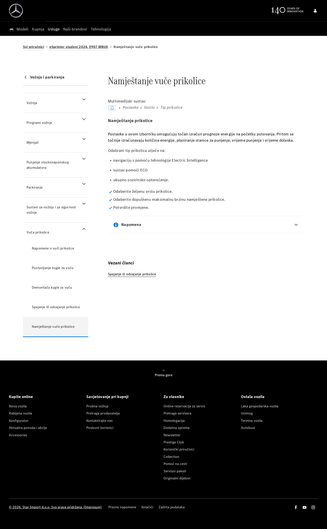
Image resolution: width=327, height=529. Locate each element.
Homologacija (174, 420)
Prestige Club (174, 442)
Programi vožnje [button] (39, 122)
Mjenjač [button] (32, 142)
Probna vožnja (97, 406)
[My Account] (315, 10)
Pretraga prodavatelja (103, 413)
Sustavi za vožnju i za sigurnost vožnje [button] (51, 210)
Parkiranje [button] (34, 187)
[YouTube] (304, 507)
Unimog (247, 413)
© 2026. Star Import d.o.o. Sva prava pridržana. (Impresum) (55, 507)
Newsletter (172, 435)
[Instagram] (313, 507)
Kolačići (147, 507)
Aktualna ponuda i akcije (28, 427)
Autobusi (248, 427)
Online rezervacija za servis (184, 406)
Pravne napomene (122, 507)
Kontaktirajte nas (99, 420)
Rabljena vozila (20, 413)
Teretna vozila (251, 420)
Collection (171, 456)
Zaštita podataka (172, 507)
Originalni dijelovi (177, 478)
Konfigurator (18, 420)
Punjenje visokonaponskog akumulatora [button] (47, 165)
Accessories (18, 435)
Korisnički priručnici (179, 449)
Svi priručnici (33, 46)
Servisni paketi (175, 471)
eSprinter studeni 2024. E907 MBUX (78, 46)
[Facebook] (296, 507)
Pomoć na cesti (175, 463)
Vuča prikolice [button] (37, 232)
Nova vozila (18, 406)
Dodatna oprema (177, 427)
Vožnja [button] (31, 103)
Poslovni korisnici (99, 427)
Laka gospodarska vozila (259, 406)
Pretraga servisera (177, 413)
